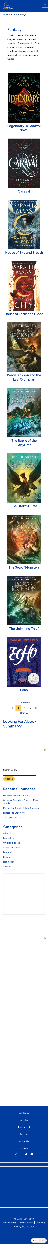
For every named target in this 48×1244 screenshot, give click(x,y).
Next (24, 713)
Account (24, 1134)
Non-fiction (8, 861)
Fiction (6, 857)
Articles (24, 1120)
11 (36, 707)
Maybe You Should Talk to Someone (21, 808)
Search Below (10, 770)
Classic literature (11, 847)
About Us (24, 1141)
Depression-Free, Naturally (16, 795)
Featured (7, 852)
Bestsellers (8, 838)
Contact (24, 1148)
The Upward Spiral (12, 817)
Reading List (24, 1127)
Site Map (41, 1222)
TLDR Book (28, 1218)
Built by (18, 1226)
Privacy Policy (9, 1222)
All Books (8, 833)
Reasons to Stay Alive (14, 813)
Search (9, 778)
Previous (24, 702)
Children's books (11, 843)
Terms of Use (26, 1222)
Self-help (7, 866)
